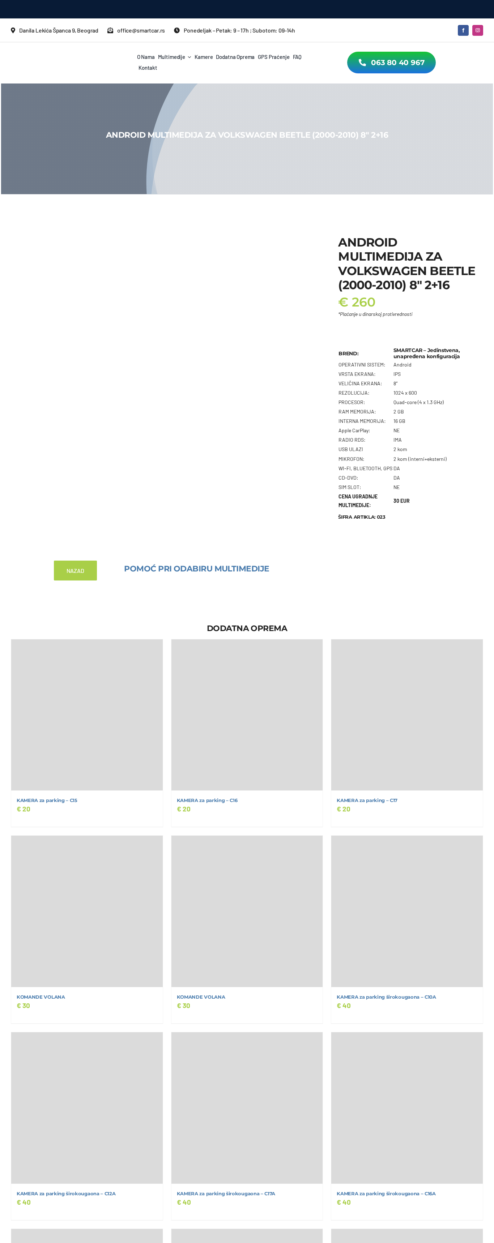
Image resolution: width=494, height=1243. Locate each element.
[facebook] (463, 30)
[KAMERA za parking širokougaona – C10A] (407, 911)
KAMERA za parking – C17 (367, 800)
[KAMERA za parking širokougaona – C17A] (247, 1108)
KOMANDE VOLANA (41, 997)
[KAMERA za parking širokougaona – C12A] (87, 1108)
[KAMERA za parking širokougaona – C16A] (407, 1108)
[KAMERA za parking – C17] (407, 715)
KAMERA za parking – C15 (47, 800)
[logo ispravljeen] (65, 52)
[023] (137, 358)
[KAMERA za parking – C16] (247, 715)
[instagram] (477, 30)
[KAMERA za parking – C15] (87, 715)
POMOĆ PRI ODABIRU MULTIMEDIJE (196, 569)
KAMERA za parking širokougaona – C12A (66, 1193)
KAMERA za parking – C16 (207, 800)
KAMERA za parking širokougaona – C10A (386, 997)
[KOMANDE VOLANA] (87, 911)
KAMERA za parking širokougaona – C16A (386, 1193)
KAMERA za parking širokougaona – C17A (226, 1193)
